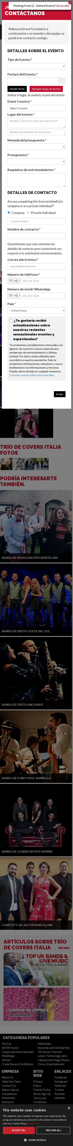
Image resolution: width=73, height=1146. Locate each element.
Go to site (62, 5)
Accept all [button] (19, 1130)
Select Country (19, 108)
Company (18, 213)
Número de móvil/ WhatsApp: (29, 289)
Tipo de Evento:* (19, 60)
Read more (34, 1123)
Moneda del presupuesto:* (26, 140)
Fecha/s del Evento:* (22, 74)
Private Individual (43, 213)
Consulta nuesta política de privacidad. (32, 375)
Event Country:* (19, 101)
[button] (36, 1140)
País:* (11, 304)
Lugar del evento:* (20, 114)
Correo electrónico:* (22, 260)
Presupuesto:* (18, 155)
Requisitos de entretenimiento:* (31, 170)
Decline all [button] (53, 1130)
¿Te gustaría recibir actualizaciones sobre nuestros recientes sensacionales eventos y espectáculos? (33, 330)
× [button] (68, 1108)
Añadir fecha (17, 88)
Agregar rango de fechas (46, 88)
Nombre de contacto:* (23, 229)
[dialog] (36, 1125)
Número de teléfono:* (23, 274)
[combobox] (14, 281)
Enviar (59, 394)
